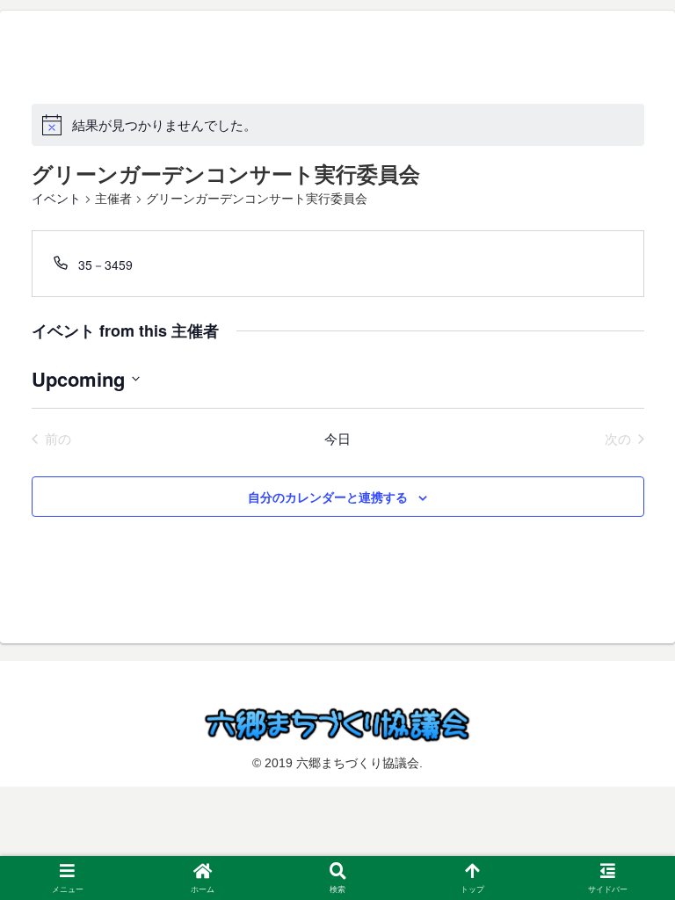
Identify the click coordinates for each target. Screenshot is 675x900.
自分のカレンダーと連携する (328, 496)
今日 (337, 438)
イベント (56, 199)
